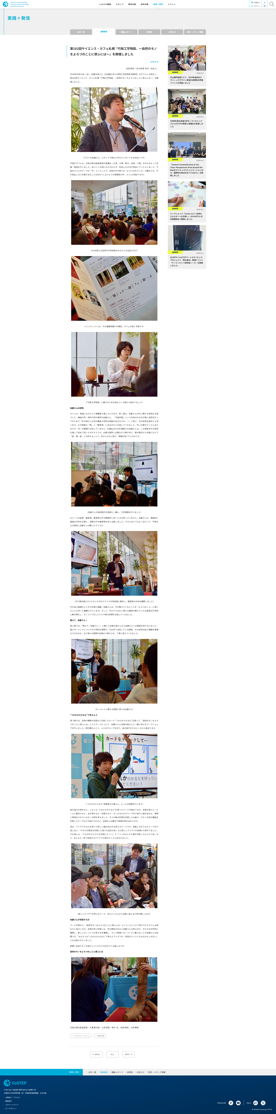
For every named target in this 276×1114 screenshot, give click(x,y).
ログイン (257, 6)
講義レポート (126, 32)
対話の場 (100, 1035)
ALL (112, 1054)
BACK (97, 1054)
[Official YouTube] (238, 1102)
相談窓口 (8, 1101)
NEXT (127, 1054)
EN (265, 6)
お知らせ (172, 32)
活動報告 (103, 31)
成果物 (149, 32)
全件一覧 (81, 32)
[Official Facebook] (230, 1102)
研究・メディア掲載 (195, 32)
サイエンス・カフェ (81, 1035)
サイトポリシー (11, 1108)
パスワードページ (11, 1105)
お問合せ (257, 3)
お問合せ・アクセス (12, 1097)
